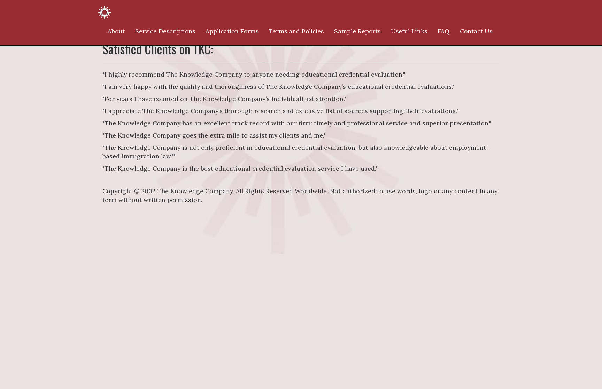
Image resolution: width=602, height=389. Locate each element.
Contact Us (476, 31)
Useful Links (409, 31)
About (116, 31)
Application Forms (232, 31)
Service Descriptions (165, 31)
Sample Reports (357, 31)
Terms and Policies (296, 31)
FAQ (443, 31)
